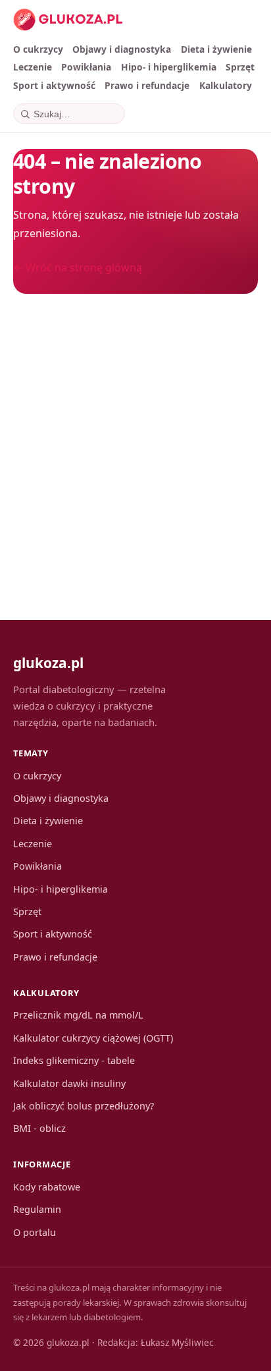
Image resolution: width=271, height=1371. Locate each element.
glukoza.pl (48, 663)
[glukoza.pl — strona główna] (68, 20)
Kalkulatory (225, 85)
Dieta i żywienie (216, 49)
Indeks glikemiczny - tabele (74, 1060)
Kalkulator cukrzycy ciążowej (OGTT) (93, 1038)
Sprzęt (240, 67)
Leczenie (32, 67)
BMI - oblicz (39, 1128)
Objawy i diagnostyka (121, 49)
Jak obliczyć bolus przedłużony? (83, 1106)
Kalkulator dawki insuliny (69, 1083)
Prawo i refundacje (147, 85)
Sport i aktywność (54, 85)
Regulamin (37, 1209)
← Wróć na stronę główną (77, 267)
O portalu (34, 1232)
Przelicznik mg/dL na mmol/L (78, 1015)
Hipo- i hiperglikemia (168, 67)
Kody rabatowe (46, 1187)
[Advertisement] (135, 442)
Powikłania (86, 67)
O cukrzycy (38, 49)
